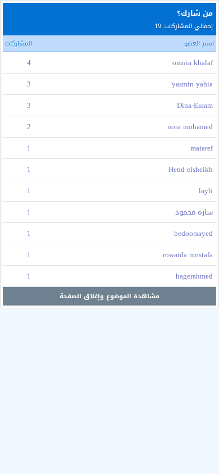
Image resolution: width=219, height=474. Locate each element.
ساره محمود (194, 212)
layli (206, 191)
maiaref (201, 148)
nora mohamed (190, 127)
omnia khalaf (192, 63)
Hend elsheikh (190, 169)
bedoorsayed (193, 233)
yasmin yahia (192, 84)
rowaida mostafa (188, 255)
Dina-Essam (195, 105)
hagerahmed (194, 276)
